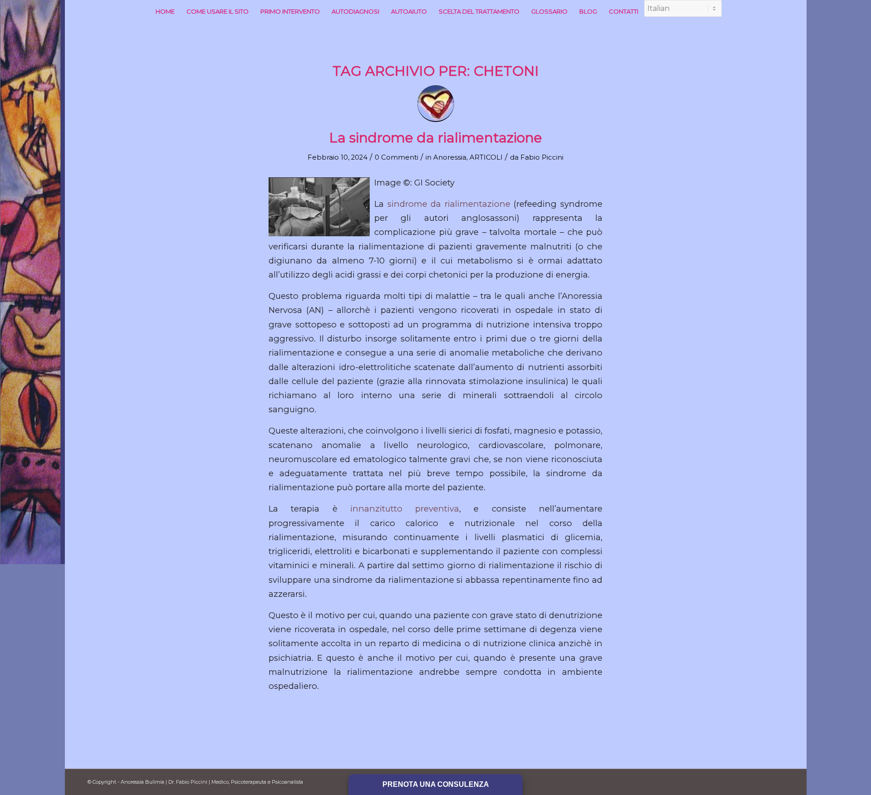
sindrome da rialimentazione (448, 204)
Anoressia (449, 157)
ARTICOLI (486, 157)
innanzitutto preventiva (404, 508)
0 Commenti (396, 157)
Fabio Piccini (541, 157)
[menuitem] (165, 11)
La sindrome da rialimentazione (435, 137)
